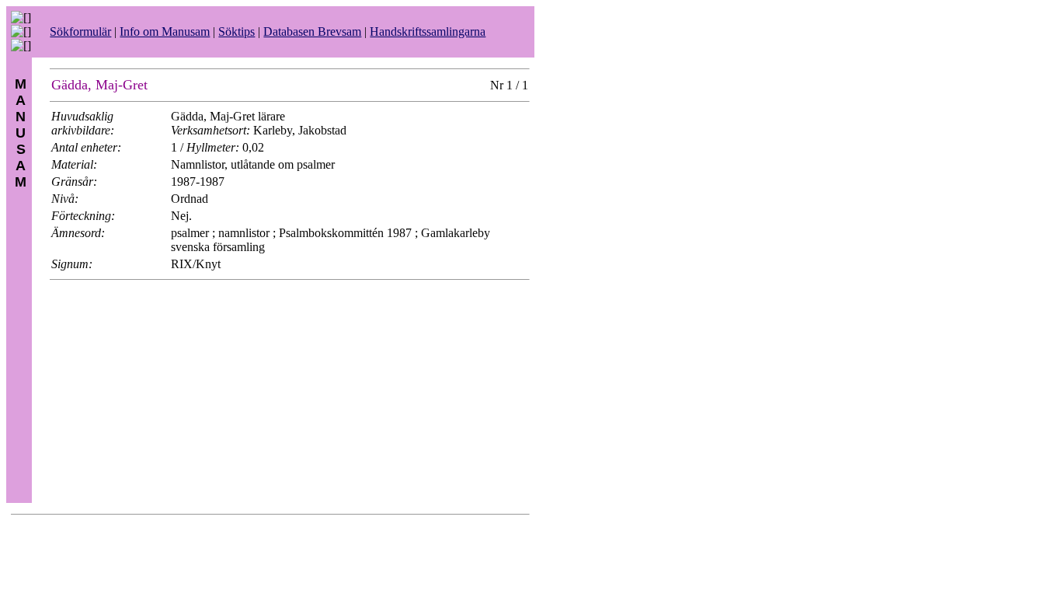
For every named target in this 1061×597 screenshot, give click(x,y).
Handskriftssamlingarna (427, 31)
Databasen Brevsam (312, 31)
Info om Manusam (165, 31)
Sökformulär (80, 31)
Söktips (236, 31)
